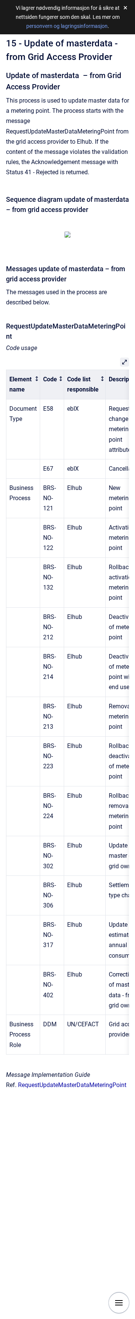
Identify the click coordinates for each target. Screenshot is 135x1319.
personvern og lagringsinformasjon (67, 26)
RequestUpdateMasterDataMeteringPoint (72, 1085)
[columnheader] (23, 384)
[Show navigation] (119, 1303)
